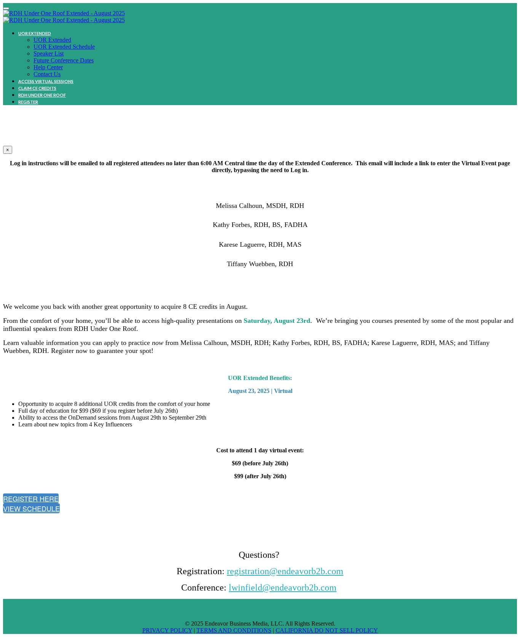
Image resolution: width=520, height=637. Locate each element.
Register (28, 101)
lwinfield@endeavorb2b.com (283, 587)
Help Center (48, 67)
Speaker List (48, 53)
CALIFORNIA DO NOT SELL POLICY (327, 630)
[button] (31, 498)
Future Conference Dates (63, 60)
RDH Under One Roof (42, 95)
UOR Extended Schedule (64, 46)
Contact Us (47, 74)
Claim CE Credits (37, 88)
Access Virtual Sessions (45, 81)
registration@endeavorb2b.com (285, 571)
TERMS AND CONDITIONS (233, 630)
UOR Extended (34, 33)
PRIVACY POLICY (167, 630)
